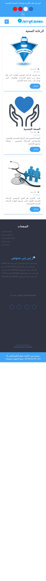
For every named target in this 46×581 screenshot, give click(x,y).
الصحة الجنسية (32, 128)
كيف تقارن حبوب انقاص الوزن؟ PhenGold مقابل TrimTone (19, 273)
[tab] (6, 21)
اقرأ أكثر (34, 87)
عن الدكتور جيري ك (7, 235)
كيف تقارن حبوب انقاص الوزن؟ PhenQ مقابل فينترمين (18, 266)
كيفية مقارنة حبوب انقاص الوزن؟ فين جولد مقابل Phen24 (19, 263)
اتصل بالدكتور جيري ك (8, 238)
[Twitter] (27, 307)
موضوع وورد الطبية (32, 356)
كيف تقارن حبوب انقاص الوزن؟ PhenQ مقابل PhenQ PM (19, 276)
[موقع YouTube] (15, 9)
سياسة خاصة (5, 244)
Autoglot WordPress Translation (23, 347)
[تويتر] (26, 9)
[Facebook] (34, 307)
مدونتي (16, 258)
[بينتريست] (20, 9)
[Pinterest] (19, 307)
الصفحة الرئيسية (6, 231)
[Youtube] (12, 307)
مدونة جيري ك (5, 241)
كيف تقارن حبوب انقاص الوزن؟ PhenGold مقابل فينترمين (19, 270)
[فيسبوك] (31, 9)
